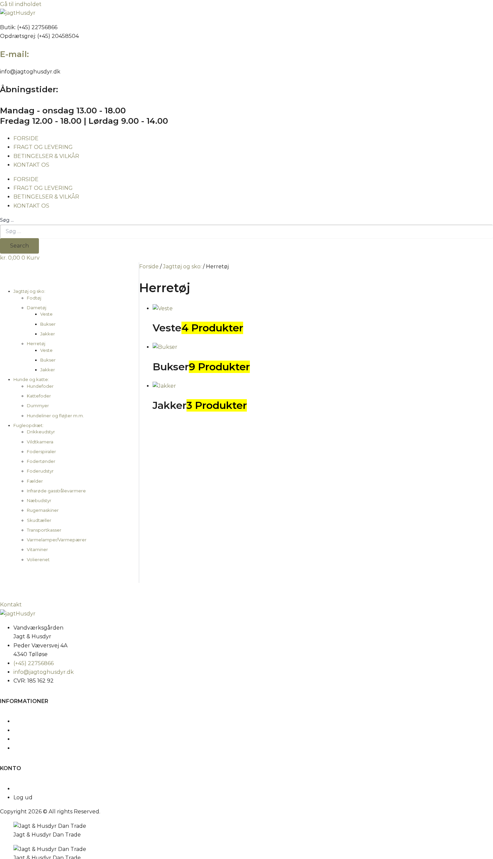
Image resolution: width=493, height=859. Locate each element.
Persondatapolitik (37, 748)
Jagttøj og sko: (182, 266)
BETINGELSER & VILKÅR (46, 156)
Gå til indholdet (21, 4)
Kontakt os (27, 721)
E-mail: (14, 54)
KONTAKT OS (31, 165)
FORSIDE (26, 138)
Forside (149, 266)
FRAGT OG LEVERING (43, 147)
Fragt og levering (36, 730)
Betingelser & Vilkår (39, 739)
